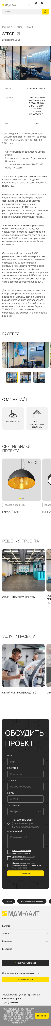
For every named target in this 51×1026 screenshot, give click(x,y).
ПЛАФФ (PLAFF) (11, 511)
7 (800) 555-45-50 (10, 1002)
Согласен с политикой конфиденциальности (21, 852)
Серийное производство (19, 692)
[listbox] (25, 811)
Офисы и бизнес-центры (18, 597)
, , (21, 995)
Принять (41, 1015)
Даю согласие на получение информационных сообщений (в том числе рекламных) (26, 865)
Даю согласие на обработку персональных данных (23, 858)
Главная (6, 27)
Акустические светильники (32, 901)
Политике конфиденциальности (18, 1017)
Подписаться (25, 979)
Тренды (9, 901)
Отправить (25, 873)
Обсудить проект (26, 963)
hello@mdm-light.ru (12, 998)
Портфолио (18, 27)
